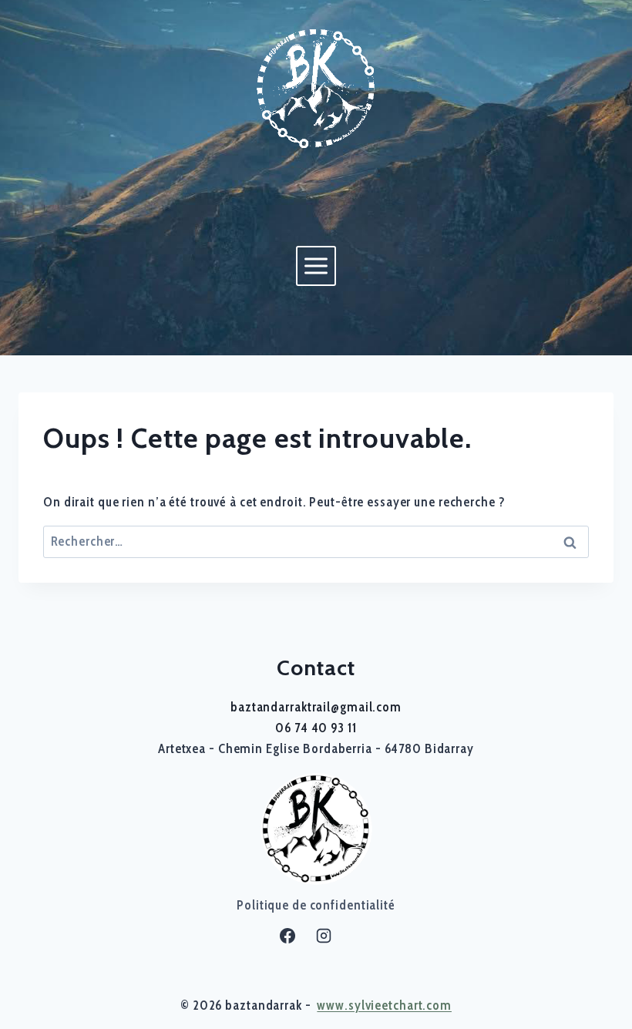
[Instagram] (323, 935)
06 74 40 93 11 (315, 727)
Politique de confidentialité (316, 905)
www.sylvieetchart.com (384, 1005)
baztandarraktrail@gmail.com (316, 707)
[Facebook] (287, 935)
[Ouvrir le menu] (315, 265)
